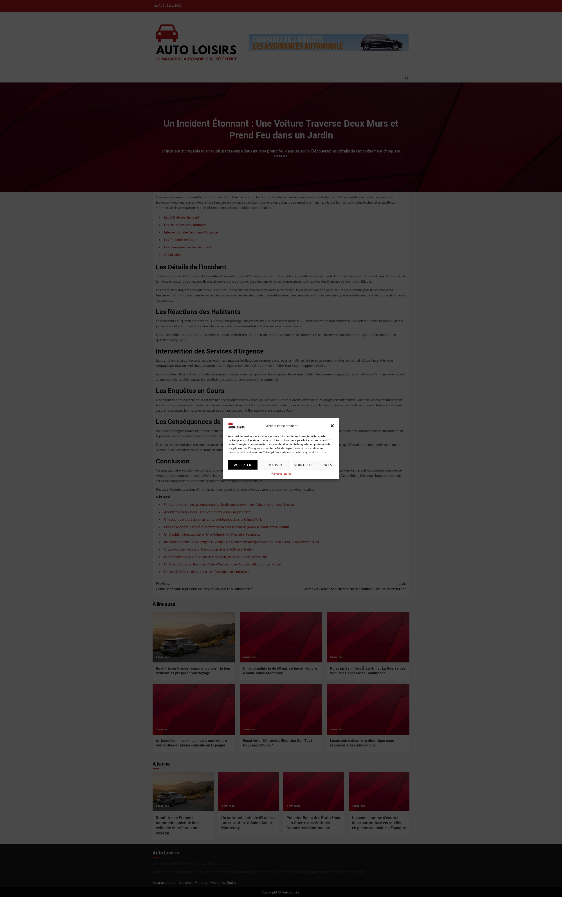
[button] (332, 425)
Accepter (242, 465)
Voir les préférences (313, 465)
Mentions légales (281, 473)
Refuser (275, 465)
